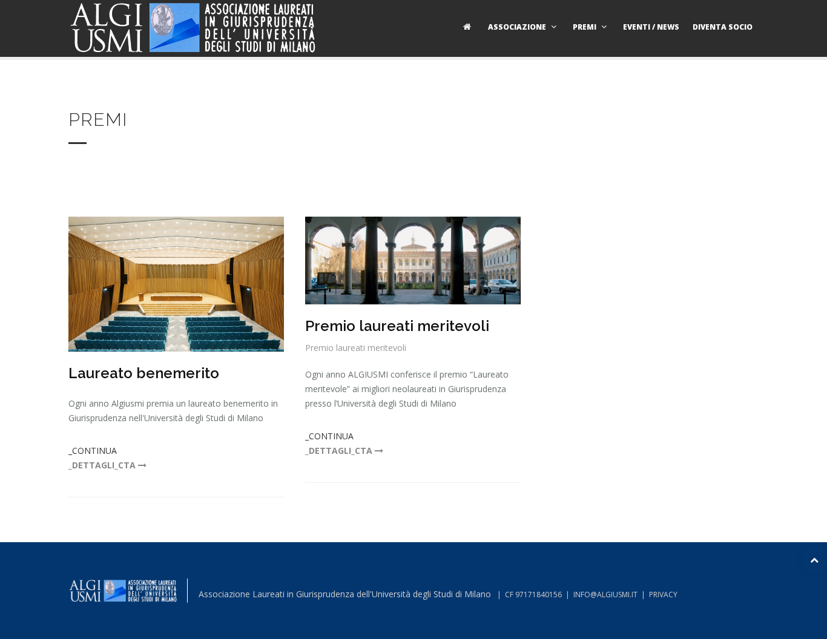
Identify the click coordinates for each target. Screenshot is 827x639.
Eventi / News (651, 27)
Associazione (517, 27)
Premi (584, 27)
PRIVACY (663, 594)
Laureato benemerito (143, 373)
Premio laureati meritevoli (397, 326)
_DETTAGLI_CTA (103, 465)
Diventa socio (723, 27)
